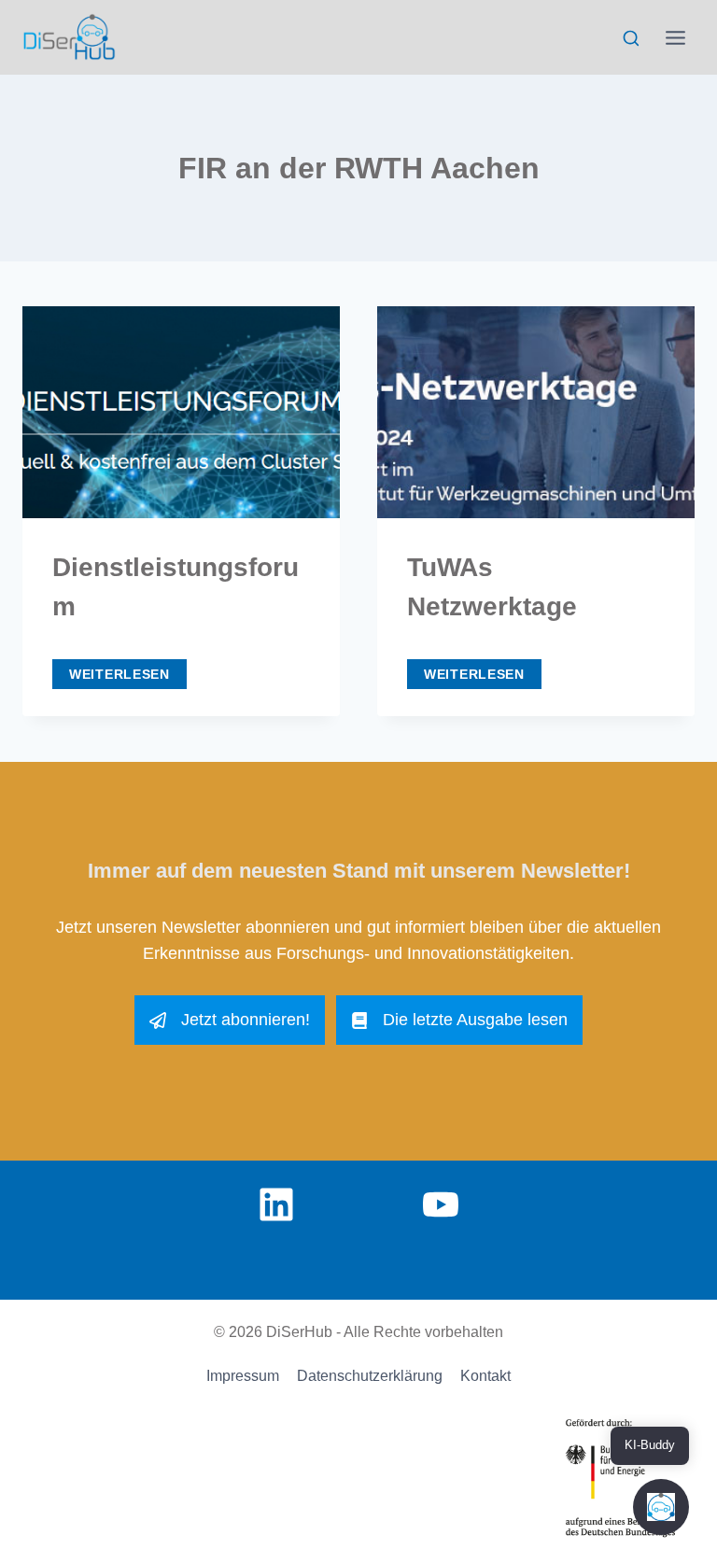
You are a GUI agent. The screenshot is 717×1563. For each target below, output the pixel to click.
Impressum (242, 1376)
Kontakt (485, 1376)
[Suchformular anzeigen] (630, 38)
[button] (661, 1507)
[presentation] (181, 412)
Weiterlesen (128, 672)
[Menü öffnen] (675, 37)
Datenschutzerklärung (370, 1376)
